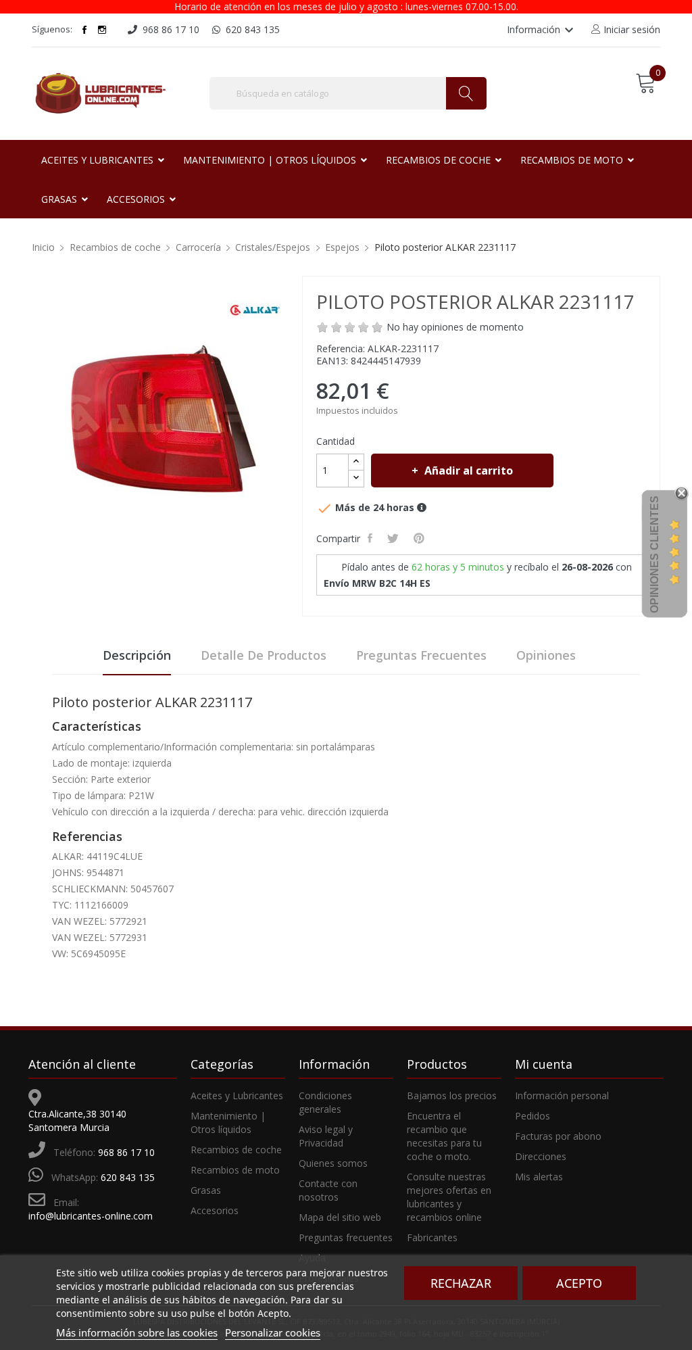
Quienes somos (333, 1163)
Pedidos (532, 1115)
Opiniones (546, 655)
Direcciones (540, 1156)
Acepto (579, 1283)
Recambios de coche (236, 1149)
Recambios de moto (235, 1169)
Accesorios (215, 1210)
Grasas (206, 1190)
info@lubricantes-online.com (90, 1215)
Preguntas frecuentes (421, 655)
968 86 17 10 (126, 1152)
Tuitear (394, 538)
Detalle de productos (263, 655)
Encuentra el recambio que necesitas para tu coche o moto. (444, 1136)
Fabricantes (432, 1237)
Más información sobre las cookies (137, 1332)
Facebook (84, 29)
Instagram (102, 29)
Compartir (371, 538)
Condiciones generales (325, 1102)
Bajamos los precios (452, 1095)
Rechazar (460, 1283)
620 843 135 (128, 1177)
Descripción (137, 655)
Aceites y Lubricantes (237, 1095)
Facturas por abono (558, 1136)
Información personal (562, 1095)
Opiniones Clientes (654, 554)
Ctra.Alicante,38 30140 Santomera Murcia (77, 1120)
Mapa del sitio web (340, 1217)
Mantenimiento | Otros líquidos (228, 1122)
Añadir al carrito (468, 470)
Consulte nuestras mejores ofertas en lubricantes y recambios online (449, 1197)
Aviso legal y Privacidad (326, 1136)
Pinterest (420, 538)
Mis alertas (539, 1176)
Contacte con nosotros (328, 1190)
